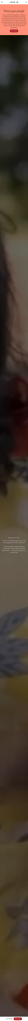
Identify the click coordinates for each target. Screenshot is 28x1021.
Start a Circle (14, 31)
